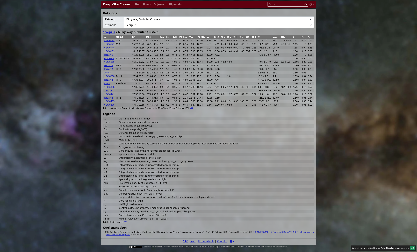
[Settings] (232, 242)
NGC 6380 (109, 76)
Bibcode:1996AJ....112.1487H (286, 232)
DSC (185, 241)
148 (191, 108)
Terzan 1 (108, 79)
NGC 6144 (109, 47)
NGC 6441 (109, 94)
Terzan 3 (108, 54)
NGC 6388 (109, 86)
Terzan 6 (108, 97)
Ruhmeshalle (206, 241)
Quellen (166, 246)
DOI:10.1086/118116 (262, 232)
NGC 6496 (109, 104)
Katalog (110, 19)
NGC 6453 (109, 101)
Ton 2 (107, 83)
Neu (192, 241)
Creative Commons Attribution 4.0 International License (262, 246)
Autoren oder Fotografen (182, 246)
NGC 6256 (109, 61)
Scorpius (109, 32)
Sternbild (110, 25)
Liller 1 (107, 72)
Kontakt (222, 241)
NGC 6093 (109, 40)
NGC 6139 (109, 51)
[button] (142, 4)
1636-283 (109, 58)
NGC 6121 (109, 44)
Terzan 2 (108, 65)
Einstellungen (392, 248)
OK (412, 248)
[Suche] (305, 4)
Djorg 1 (108, 90)
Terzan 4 (108, 69)
